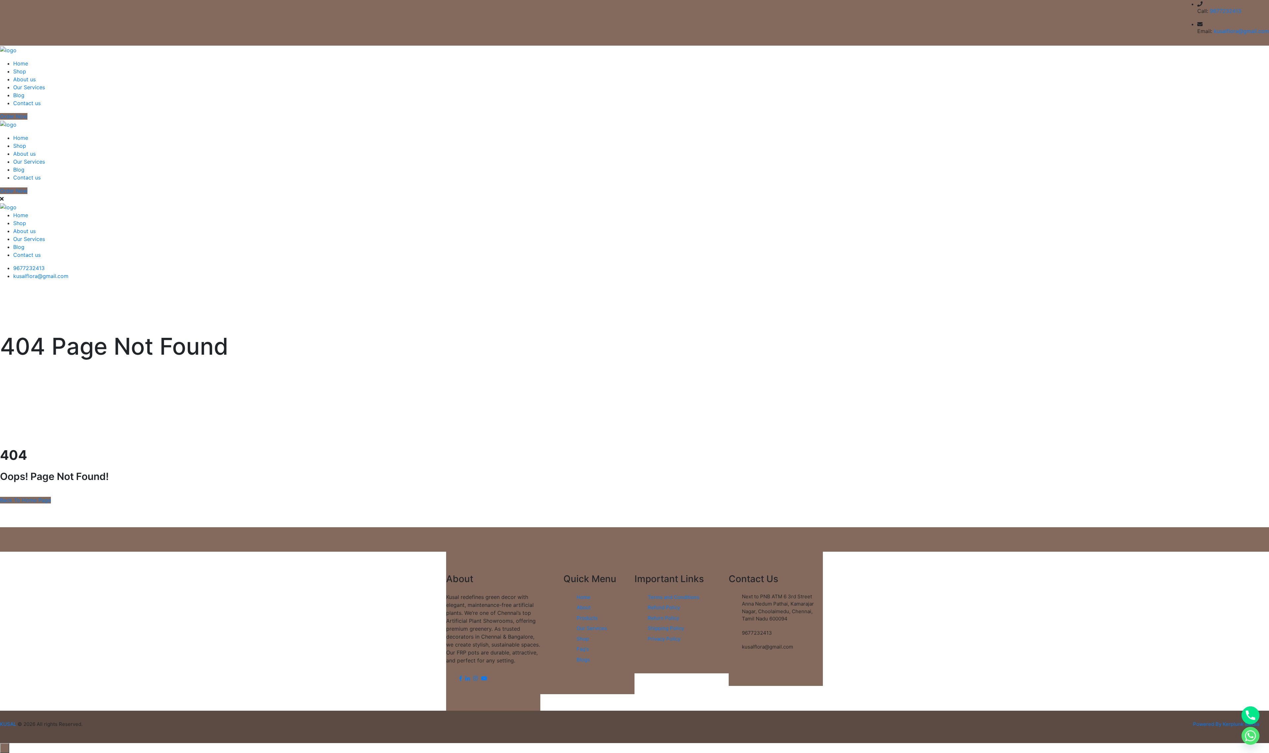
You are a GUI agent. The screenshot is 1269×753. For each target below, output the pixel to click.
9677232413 (1225, 11)
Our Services (29, 87)
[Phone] (1250, 715)
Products (587, 618)
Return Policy (663, 618)
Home (20, 63)
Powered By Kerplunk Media (1226, 724)
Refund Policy (664, 607)
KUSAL (8, 724)
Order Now (13, 116)
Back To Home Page (25, 500)
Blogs (583, 659)
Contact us (27, 103)
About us (24, 79)
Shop (19, 71)
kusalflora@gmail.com (1241, 31)
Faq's (583, 649)
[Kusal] (8, 49)
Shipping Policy (666, 628)
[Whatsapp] (1250, 736)
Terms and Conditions (673, 597)
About (584, 607)
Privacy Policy (664, 639)
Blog (18, 95)
